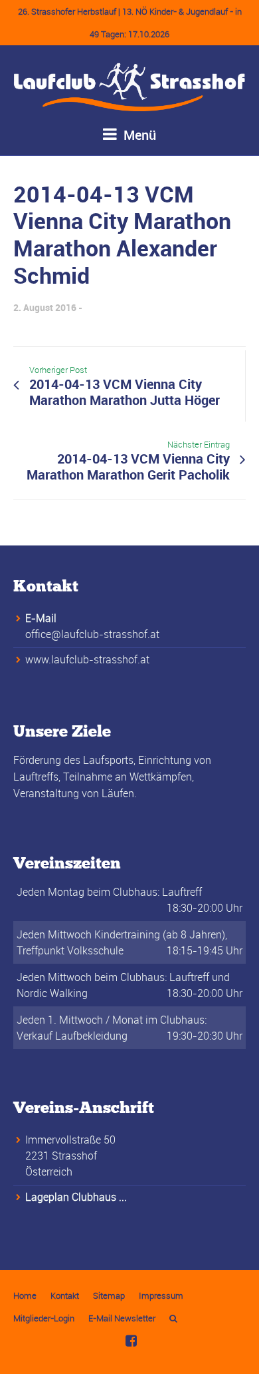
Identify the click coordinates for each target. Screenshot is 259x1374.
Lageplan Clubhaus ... (76, 1197)
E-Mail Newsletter (121, 1318)
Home (25, 1295)
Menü (138, 135)
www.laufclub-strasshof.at (87, 659)
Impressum (161, 1295)
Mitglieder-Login (43, 1318)
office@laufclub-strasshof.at (92, 634)
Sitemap (109, 1295)
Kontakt (64, 1295)
